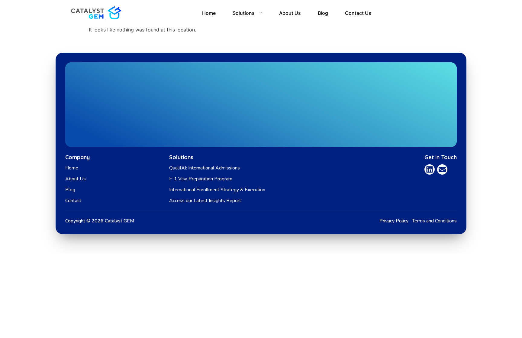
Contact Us (358, 13)
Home (209, 13)
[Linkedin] (429, 169)
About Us (290, 13)
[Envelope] (442, 169)
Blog (323, 13)
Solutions (244, 13)
